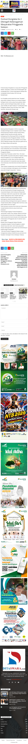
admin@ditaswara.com (17, 679)
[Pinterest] (9, 33)
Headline (2, 726)
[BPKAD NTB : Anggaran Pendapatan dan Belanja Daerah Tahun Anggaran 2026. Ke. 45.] (14, 290)
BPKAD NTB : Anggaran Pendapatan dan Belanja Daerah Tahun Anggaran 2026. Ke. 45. (13, 296)
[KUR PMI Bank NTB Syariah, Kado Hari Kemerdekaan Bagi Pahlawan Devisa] (4, 694)
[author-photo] (14, 274)
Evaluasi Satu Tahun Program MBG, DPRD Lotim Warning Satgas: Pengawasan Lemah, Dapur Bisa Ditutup (23, 296)
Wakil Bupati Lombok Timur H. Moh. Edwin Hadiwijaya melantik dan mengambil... (17, 701)
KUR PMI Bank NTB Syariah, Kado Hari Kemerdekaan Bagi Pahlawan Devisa (17, 693)
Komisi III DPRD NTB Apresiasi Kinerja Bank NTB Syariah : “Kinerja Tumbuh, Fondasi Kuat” (5, 296)
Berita (5, 13)
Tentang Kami (19, 740)
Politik (2, 732)
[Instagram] (12, 682)
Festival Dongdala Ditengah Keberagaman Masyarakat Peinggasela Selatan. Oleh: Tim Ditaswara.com (6, 259)
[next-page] (15, 301)
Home (2, 13)
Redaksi (3, 29)
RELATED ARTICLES (8, 285)
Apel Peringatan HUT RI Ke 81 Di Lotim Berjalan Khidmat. (17, 707)
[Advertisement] (14, 72)
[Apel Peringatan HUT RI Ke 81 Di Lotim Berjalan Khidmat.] (4, 709)
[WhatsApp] (12, 33)
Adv (1, 728)
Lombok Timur (4, 721)
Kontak (25, 740)
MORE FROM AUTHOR (19, 285)
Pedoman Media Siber (10, 740)
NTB (2, 730)
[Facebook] (2, 33)
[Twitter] (5, 33)
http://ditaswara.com (14, 280)
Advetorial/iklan (4, 724)
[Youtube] (18, 682)
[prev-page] (13, 301)
